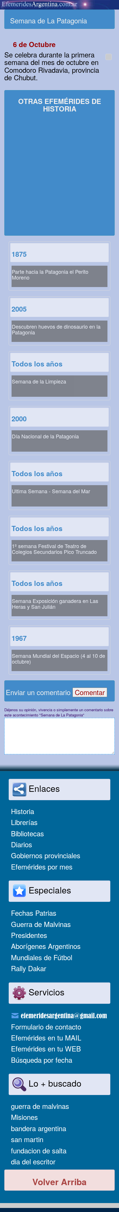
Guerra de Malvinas (41, 924)
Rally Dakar (28, 968)
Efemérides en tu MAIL (46, 1037)
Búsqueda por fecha (41, 1060)
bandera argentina (38, 1128)
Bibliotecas (27, 833)
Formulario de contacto (46, 1026)
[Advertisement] (59, 174)
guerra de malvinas (40, 1106)
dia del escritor (33, 1161)
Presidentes (29, 935)
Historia (22, 811)
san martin (27, 1139)
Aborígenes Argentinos (46, 946)
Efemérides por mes (41, 866)
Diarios (21, 844)
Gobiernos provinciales (45, 855)
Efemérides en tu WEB (46, 1048)
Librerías (24, 822)
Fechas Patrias (33, 913)
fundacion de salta (38, 1150)
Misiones (24, 1117)
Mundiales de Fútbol (41, 957)
